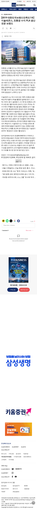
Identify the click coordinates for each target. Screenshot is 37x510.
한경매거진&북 (5, 1)
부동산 (26, 9)
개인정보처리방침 (6, 456)
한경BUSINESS (8, 14)
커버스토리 (12, 9)
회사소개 (3, 453)
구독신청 (12, 290)
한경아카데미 (5, 488)
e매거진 (29, 1)
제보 (24, 1)
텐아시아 (15, 488)
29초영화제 (16, 491)
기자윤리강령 (17, 456)
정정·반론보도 (27, 456)
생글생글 (26, 488)
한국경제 (3, 486)
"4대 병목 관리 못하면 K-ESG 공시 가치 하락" (19, 174)
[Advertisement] (18, 324)
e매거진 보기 (24, 290)
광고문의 (18, 453)
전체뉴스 (4, 9)
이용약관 (25, 453)
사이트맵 (11, 459)
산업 (31, 9)
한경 (5, 447)
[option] (18, 363)
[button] (34, 1)
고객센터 (3, 459)
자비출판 (19, 1)
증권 (20, 9)
